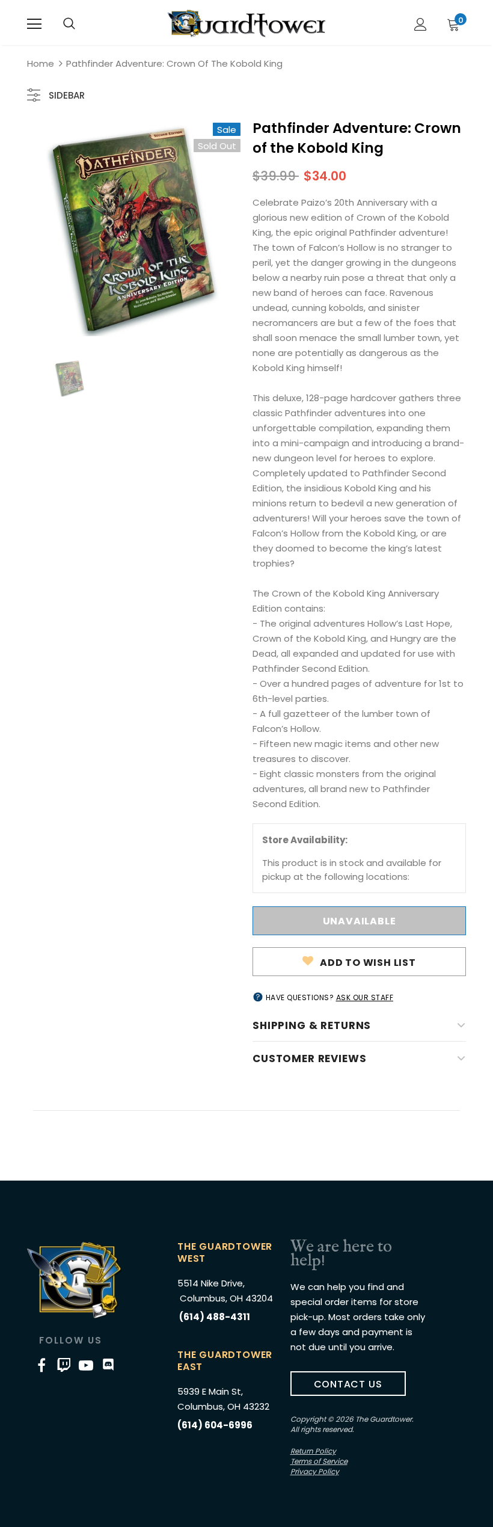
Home (40, 63)
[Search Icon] (69, 24)
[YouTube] (86, 1364)
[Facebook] (41, 1364)
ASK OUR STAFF (365, 997)
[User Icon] (420, 24)
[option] (133, 229)
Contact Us (348, 1384)
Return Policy (313, 1451)
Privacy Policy (314, 1471)
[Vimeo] (64, 1364)
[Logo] (246, 23)
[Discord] (108, 1364)
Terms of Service (319, 1461)
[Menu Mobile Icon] (34, 24)
